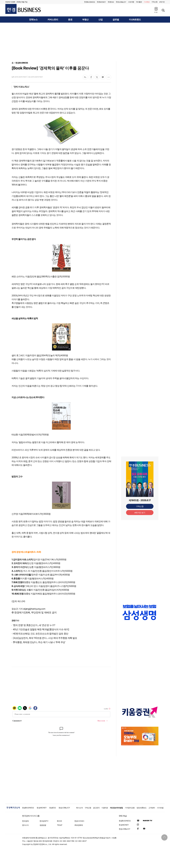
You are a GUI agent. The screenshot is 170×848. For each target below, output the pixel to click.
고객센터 (151, 808)
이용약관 (105, 808)
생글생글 (43, 825)
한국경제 (25, 821)
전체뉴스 (33, 19)
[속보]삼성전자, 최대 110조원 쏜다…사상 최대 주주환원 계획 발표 (45, 638)
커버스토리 (53, 19)
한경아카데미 (79, 821)
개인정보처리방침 (116, 808)
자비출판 (139, 2)
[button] (155, 10)
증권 (70, 19)
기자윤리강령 (130, 808)
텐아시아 (25, 825)
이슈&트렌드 (135, 19)
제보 (147, 2)
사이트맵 (160, 808)
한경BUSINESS (21, 63)
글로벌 (116, 19)
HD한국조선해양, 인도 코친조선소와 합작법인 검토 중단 (40, 633)
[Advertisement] (85, 41)
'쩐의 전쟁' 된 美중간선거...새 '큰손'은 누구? (34, 625)
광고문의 (96, 808)
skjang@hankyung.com (34, 609)
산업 (100, 19)
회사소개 (79, 808)
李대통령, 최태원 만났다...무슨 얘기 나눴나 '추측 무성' (39, 642)
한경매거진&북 (10, 2)
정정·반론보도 (142, 808)
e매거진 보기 (139, 512)
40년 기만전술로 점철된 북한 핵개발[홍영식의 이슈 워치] (41, 629)
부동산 (85, 19)
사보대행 (131, 2)
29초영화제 (78, 825)
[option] (139, 614)
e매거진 (162, 2)
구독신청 (154, 2)
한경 (89, 2)
